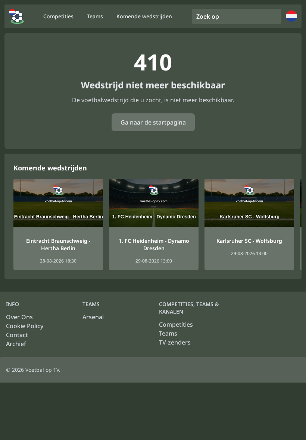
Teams (168, 333)
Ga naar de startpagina (153, 122)
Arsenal (93, 317)
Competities (176, 324)
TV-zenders (175, 342)
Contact (17, 335)
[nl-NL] (16, 16)
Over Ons (19, 317)
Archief (16, 344)
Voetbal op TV (42, 369)
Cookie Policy (24, 326)
